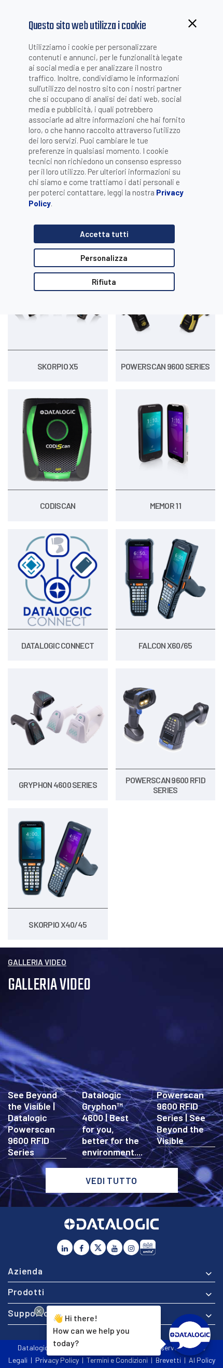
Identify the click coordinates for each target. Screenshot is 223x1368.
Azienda (25, 1271)
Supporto (28, 1313)
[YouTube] (114, 1247)
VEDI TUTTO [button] (111, 1180)
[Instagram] (131, 1247)
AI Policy (202, 1360)
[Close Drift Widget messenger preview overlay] (39, 1311)
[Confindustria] (148, 1247)
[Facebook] (81, 1247)
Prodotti (26, 1291)
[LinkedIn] (65, 1247)
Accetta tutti (104, 234)
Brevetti (168, 1360)
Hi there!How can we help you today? (91, 1329)
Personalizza (104, 257)
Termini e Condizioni (117, 1360)
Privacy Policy (57, 1360)
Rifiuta (104, 281)
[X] (98, 1247)
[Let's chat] (190, 1335)
